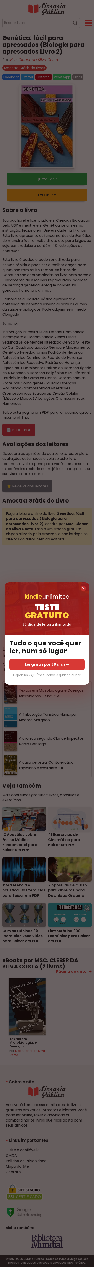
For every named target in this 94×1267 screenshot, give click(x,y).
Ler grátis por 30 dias (47, 664)
